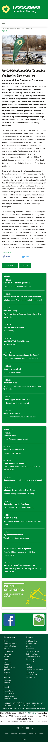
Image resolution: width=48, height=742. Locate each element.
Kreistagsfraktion (9, 646)
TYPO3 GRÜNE (30, 713)
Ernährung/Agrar (32, 654)
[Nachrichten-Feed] (31, 728)
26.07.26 (6, 487)
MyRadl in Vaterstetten (13, 534)
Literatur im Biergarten (12, 453)
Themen (5, 31)
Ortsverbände (8, 649)
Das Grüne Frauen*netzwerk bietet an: (19, 565)
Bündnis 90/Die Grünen (26, 7)
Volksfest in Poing (10, 518)
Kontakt (14, 734)
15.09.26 (7, 324)
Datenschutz (7, 664)
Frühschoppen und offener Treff (16, 399)
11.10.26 (7, 366)
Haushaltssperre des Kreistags (16, 504)
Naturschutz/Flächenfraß (34, 670)
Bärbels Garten (9, 435)
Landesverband (8, 693)
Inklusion (29, 664)
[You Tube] (27, 728)
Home (7, 734)
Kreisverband (8, 691)
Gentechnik (30, 659)
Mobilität (29, 667)
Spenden (6, 670)
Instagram (7, 680)
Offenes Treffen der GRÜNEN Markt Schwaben (22, 296)
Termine (6, 276)
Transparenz (30, 672)
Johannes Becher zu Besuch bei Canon (19, 490)
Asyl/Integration (31, 641)
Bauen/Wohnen (31, 643)
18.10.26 (7, 397)
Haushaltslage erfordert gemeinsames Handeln (23, 480)
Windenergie (30, 677)
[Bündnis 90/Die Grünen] (6, 9)
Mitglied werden (9, 667)
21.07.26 (6, 532)
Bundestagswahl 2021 (11, 643)
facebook (6, 672)
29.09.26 (7, 352)
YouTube (6, 677)
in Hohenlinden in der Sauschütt (16, 403)
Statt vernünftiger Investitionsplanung (18, 507)
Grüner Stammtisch (11, 413)
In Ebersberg (8, 331)
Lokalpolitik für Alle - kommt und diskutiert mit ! (22, 300)
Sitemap (24, 739)
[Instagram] (22, 728)
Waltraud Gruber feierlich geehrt (17, 548)
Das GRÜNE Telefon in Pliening (16, 341)
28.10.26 (7, 410)
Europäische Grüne (10, 699)
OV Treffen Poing (10, 310)
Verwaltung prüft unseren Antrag (16, 538)
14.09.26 (7, 280)
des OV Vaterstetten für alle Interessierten (19, 417)
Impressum (32, 734)
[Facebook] (17, 728)
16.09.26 (7, 338)
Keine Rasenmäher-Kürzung (15, 463)
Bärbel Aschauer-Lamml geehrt (15, 439)
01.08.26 (7, 460)
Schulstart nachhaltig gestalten (16, 282)
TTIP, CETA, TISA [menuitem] (31, 675)
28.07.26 (6, 477)
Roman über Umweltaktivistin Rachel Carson (21, 358)
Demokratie (7, 252)
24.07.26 (6, 501)
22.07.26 (6, 515)
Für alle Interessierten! (12, 372)
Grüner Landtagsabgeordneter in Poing (18, 493)
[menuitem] (7, 733)
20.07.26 (6, 562)
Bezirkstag (7, 654)
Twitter (5, 675)
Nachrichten (7, 429)
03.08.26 (7, 447)
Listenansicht (10, 265)
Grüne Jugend (8, 651)
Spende (40, 734)
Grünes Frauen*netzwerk (13, 449)
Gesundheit (30, 662)
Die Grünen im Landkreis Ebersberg (16, 28)
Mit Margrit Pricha (10, 344)
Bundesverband (9, 696)
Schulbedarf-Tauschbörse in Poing (17, 286)
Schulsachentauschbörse (13, 327)
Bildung (28, 646)
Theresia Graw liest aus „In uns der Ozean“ (21, 355)
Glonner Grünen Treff (12, 369)
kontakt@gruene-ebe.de (34, 708)
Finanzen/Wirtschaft (33, 657)
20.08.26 (7, 433)
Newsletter (22, 734)
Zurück (25, 265)
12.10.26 (7, 380)
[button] (11, 257)
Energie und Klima (32, 651)
